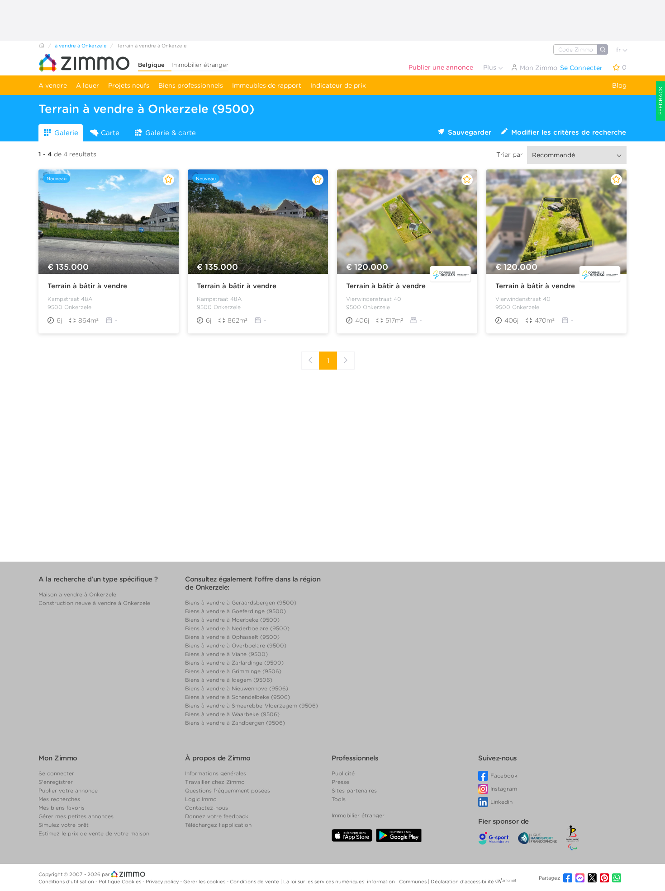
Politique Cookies (120, 881)
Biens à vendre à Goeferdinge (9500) (235, 611)
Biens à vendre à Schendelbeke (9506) (237, 697)
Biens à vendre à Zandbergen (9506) (235, 722)
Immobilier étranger (199, 64)
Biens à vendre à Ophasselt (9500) (232, 636)
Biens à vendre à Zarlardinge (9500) (234, 662)
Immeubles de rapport (266, 85)
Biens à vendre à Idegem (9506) (228, 679)
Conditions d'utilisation (66, 881)
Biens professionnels (190, 85)
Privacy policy (163, 881)
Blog (619, 85)
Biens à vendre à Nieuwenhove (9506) (236, 688)
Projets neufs (128, 85)
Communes (413, 881)
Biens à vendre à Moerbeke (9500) (232, 619)
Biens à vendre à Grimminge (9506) (233, 671)
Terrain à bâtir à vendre (87, 286)
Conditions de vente (255, 881)
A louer (87, 85)
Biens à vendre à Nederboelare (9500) (237, 628)
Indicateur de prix (338, 85)
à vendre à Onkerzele (81, 45)
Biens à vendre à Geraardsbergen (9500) (240, 602)
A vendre (52, 85)
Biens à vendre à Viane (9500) (226, 654)
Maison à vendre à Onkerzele (77, 594)
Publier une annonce (440, 67)
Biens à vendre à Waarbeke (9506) (232, 714)
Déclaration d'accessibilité (462, 881)
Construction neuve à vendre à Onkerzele (94, 603)
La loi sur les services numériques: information (339, 881)
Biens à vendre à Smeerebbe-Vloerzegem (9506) (251, 705)
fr (619, 50)
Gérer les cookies (205, 881)
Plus (490, 67)
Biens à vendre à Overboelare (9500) (235, 645)
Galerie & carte (170, 133)
